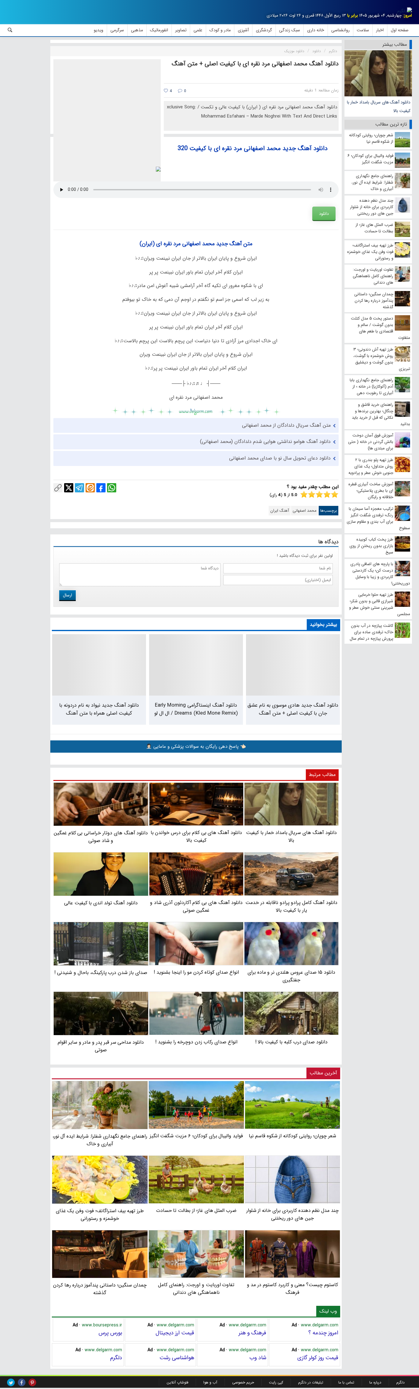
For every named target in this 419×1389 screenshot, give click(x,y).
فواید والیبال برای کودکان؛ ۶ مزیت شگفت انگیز (196, 1136)
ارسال (67, 595)
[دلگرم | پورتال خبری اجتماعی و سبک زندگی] (404, 11)
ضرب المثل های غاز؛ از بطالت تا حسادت (196, 1210)
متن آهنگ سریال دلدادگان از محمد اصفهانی (286, 425)
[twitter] (11, 1382)
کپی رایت (276, 1382)
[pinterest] (32, 1382)
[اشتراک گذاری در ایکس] (68, 487)
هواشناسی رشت (177, 1357)
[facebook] (21, 1382)
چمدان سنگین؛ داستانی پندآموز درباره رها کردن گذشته (100, 1289)
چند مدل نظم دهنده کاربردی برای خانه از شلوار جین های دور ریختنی (292, 1214)
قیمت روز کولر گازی (317, 1357)
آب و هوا (210, 1382)
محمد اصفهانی (305, 510)
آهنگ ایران (279, 510)
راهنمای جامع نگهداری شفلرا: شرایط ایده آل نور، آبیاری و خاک (100, 1140)
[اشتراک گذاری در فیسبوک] (101, 487)
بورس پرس (110, 1333)
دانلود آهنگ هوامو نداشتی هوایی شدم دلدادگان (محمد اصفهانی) (265, 441)
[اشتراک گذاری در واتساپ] (111, 487)
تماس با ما (346, 1382)
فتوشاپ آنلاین (177, 1382)
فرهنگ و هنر (252, 1333)
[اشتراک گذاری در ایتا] (90, 487)
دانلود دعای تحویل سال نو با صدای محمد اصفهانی (280, 458)
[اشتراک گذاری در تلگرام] (79, 487)
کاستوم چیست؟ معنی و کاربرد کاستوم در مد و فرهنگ (292, 1288)
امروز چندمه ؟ (323, 1333)
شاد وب (257, 1357)
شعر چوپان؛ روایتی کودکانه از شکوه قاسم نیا (292, 1136)
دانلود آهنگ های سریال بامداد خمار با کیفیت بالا (378, 106)
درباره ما (375, 1382)
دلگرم (116, 1357)
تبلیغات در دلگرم (310, 1382)
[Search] (10, 30)
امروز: (407, 15)
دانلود (324, 213)
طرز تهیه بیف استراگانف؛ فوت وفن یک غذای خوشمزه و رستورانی (100, 1214)
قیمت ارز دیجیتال (175, 1333)
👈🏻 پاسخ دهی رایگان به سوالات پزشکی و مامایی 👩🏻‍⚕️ (196, 746)
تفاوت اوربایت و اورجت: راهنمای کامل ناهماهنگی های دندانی (196, 1288)
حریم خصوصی (243, 1382)
